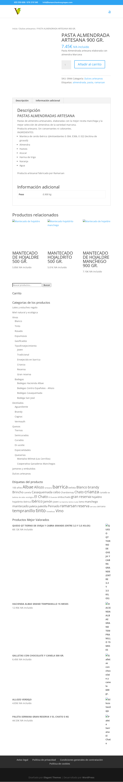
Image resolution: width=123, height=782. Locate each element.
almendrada (79, 82)
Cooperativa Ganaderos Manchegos (36, 463)
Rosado (19, 331)
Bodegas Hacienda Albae (30, 383)
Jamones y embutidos (23, 468)
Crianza (21, 364)
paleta (33, 506)
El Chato (41, 496)
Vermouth (20, 421)
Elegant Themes (52, 777)
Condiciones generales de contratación (81, 759)
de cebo (22, 497)
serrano (101, 506)
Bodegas (19, 379)
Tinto (17, 326)
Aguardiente (21, 406)
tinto (41, 510)
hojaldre (97, 497)
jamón (47, 501)
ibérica (27, 501)
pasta (90, 82)
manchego (91, 501)
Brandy (18, 411)
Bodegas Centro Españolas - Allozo (35, 388)
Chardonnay (67, 492)
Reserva (21, 369)
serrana (93, 506)
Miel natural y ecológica (25, 312)
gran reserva (81, 496)
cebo (56, 492)
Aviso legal (22, 759)
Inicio (14, 28)
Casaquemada (42, 492)
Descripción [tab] (22, 100)
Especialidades (23, 450)
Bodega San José (26, 397)
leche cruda (73, 502)
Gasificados (21, 340)
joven (56, 501)
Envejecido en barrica (28, 359)
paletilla (42, 506)
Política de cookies (59, 763)
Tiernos (19, 430)
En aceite (20, 445)
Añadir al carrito (90, 64)
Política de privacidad (44, 759)
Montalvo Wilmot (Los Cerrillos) (33, 458)
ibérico (37, 501)
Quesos (16, 426)
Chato (79, 492)
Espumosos (21, 336)
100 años (17, 487)
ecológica (30, 497)
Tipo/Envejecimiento (26, 345)
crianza (91, 492)
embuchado (64, 497)
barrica (60, 486)
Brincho (17, 492)
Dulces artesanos (27, 28)
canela (27, 492)
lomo (81, 501)
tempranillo (23, 510)
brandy (93, 487)
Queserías (20, 455)
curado (103, 492)
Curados (19, 440)
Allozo (39, 487)
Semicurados (22, 435)
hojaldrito (17, 501)
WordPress (88, 777)
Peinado (54, 506)
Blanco (18, 321)
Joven (20, 349)
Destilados (18, 402)
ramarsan (99, 82)
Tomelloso (50, 511)
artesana (48, 488)
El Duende (53, 497)
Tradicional (23, 354)
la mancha (63, 502)
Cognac (19, 416)
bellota (72, 487)
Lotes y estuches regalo (24, 307)
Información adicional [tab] (48, 100)
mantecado (20, 506)
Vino (59, 510)
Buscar (47, 285)
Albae (28, 487)
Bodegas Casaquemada (29, 392)
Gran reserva (24, 374)
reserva (83, 505)
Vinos (15, 317)
